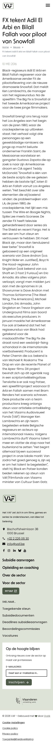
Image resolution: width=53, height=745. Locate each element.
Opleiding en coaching (20, 567)
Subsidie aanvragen (18, 560)
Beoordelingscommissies (21, 629)
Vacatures (10, 636)
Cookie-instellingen (13, 722)
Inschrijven (16, 682)
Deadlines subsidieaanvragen (24, 622)
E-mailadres (13, 666)
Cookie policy (10, 728)
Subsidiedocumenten (18, 615)
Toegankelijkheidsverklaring (17, 739)
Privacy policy (10, 733)
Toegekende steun (16, 609)
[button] (48, 6)
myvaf (9, 591)
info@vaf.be (16, 544)
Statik (47, 716)
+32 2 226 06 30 (18, 538)
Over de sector (14, 575)
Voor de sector (13, 583)
